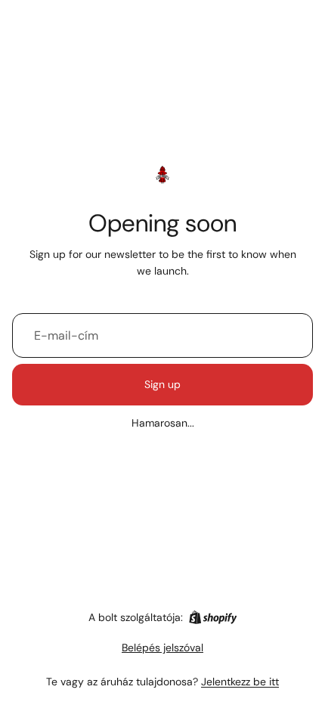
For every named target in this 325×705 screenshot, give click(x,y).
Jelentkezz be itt (240, 681)
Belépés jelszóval (162, 647)
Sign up (162, 384)
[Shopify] (213, 617)
